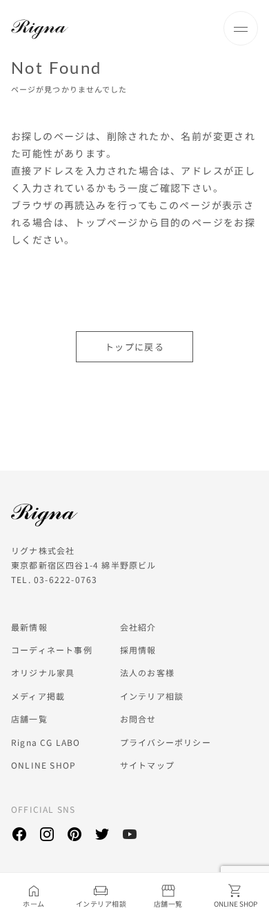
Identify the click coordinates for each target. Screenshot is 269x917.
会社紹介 (138, 627)
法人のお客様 (147, 672)
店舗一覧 (29, 718)
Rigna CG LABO (46, 742)
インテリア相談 (151, 696)
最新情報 (29, 627)
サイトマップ (147, 765)
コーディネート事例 (51, 649)
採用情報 (138, 649)
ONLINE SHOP (43, 765)
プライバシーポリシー (165, 742)
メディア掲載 (38, 696)
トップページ (106, 222)
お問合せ (138, 718)
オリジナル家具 (42, 672)
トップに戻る (134, 346)
